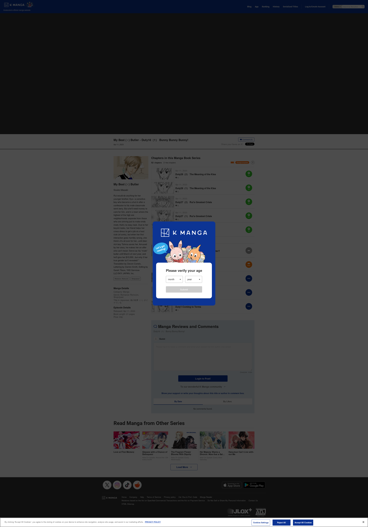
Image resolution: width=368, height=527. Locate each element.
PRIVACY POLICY (153, 522)
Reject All (281, 522)
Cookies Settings (261, 522)
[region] (184, 522)
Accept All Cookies (303, 522)
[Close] (363, 522)
